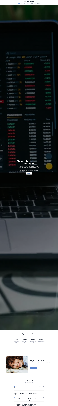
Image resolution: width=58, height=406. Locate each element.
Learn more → (34, 367)
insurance (31, 3)
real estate (38, 3)
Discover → (29, 173)
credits (25, 3)
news (35, 3)
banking (22, 3)
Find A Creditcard (29, 1)
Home (19, 3)
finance (28, 3)
